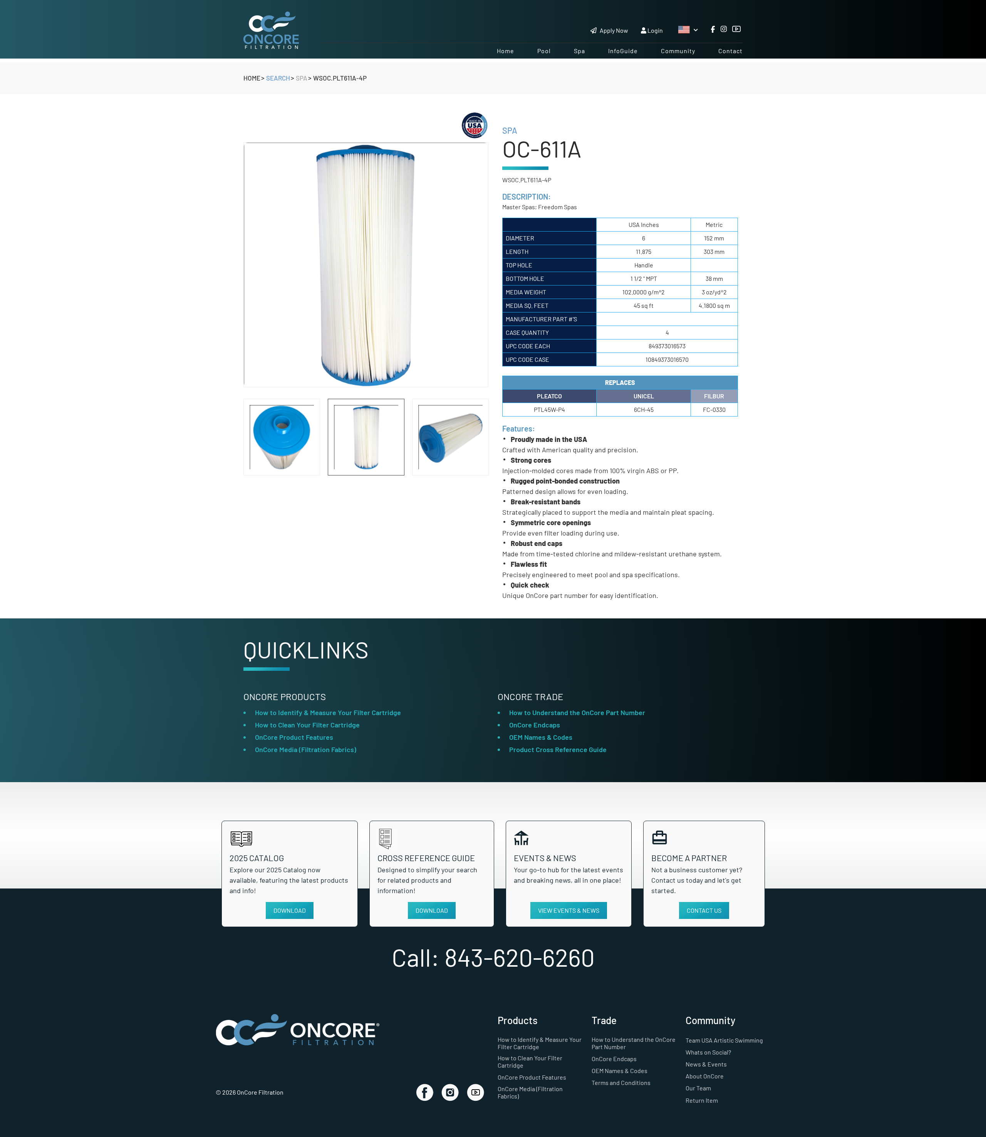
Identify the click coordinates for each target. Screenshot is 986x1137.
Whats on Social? (708, 1052)
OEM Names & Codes (540, 737)
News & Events (706, 1064)
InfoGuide (623, 50)
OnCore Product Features (294, 737)
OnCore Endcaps (534, 724)
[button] (471, 450)
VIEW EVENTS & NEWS (568, 910)
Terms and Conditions (621, 1082)
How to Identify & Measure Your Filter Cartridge (328, 712)
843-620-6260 (519, 957)
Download (293, 910)
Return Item (702, 1100)
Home (505, 50)
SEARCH (278, 78)
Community (678, 50)
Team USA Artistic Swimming (724, 1040)
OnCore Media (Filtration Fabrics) (305, 749)
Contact (730, 50)
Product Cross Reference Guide (558, 749)
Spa (579, 50)
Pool (544, 50)
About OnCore (705, 1076)
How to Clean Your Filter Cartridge (307, 724)
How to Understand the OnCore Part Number (577, 712)
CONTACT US (704, 910)
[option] (365, 264)
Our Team (698, 1088)
